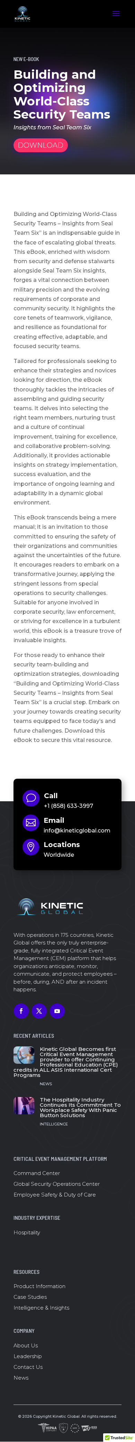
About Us (26, 1345)
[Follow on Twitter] (39, 1011)
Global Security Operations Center (57, 1184)
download (40, 145)
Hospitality (27, 1232)
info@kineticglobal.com (77, 830)
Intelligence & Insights (41, 1307)
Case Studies (30, 1297)
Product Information (39, 1286)
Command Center (37, 1173)
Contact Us (28, 1367)
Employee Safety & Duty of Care (55, 1194)
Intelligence (54, 1124)
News (46, 1083)
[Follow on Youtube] (57, 1011)
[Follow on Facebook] (21, 1011)
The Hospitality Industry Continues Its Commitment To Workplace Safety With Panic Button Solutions (80, 1107)
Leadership (28, 1356)
